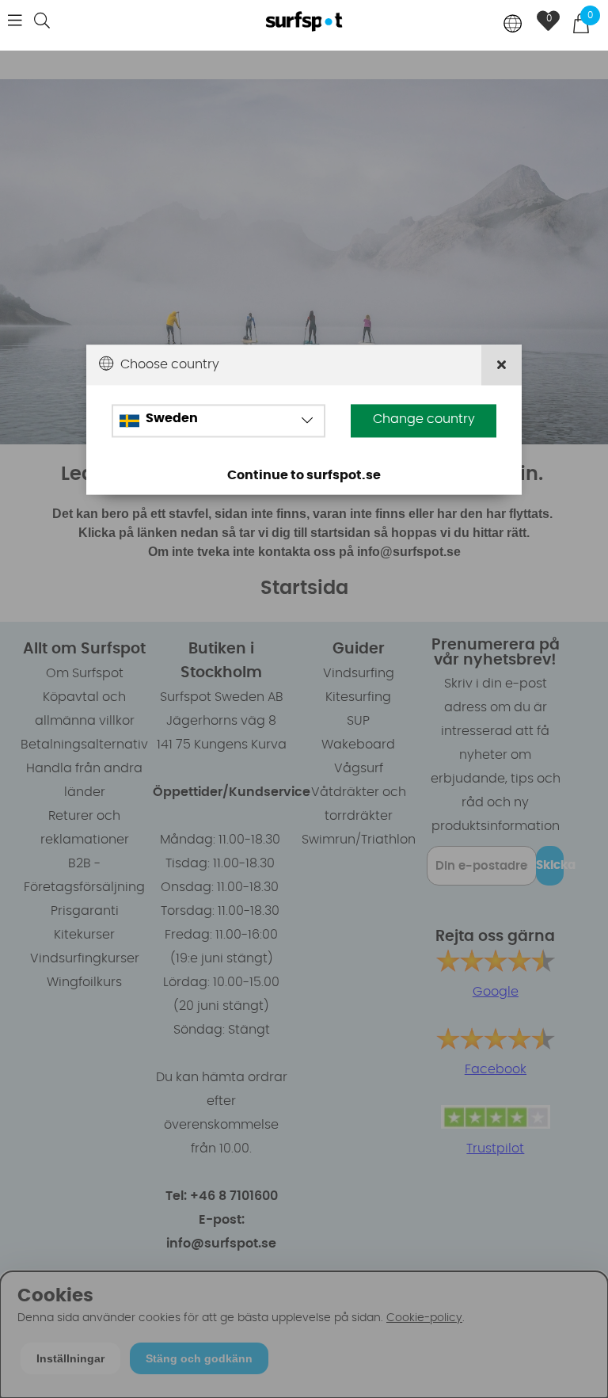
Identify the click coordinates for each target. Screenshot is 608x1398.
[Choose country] (513, 25)
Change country (424, 419)
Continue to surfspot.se (304, 475)
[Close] (501, 365)
